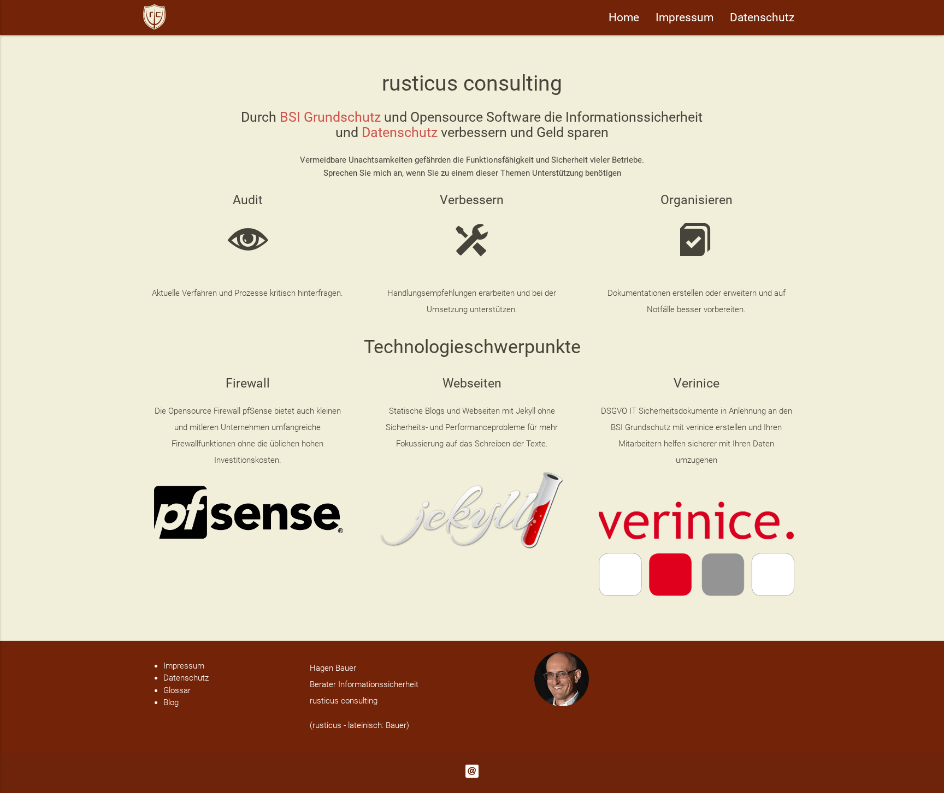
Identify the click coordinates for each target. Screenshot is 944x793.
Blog (171, 702)
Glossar (177, 690)
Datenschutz (762, 17)
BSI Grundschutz (330, 117)
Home (624, 17)
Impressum (684, 17)
